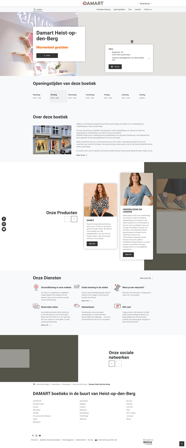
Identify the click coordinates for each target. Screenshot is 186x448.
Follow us (147, 9)
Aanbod (138, 9)
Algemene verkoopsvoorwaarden (50, 440)
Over (130, 9)
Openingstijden (119, 9)
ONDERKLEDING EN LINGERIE (132, 210)
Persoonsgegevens (68, 440)
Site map (90, 440)
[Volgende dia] (74, 219)
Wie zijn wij (34, 440)
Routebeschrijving (103, 9)
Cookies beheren (80, 440)
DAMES (90, 220)
